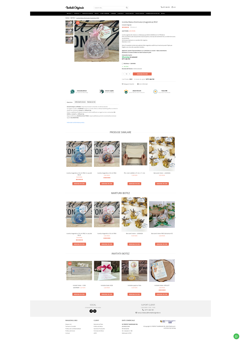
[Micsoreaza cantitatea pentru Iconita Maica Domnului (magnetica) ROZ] (123, 73)
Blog (163, 13)
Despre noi (68, 324)
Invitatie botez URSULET (161, 285)
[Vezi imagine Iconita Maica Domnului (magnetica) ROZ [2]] (69, 40)
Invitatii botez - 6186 (79, 285)
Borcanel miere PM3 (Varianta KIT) (162, 233)
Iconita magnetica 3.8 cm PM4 (106, 173)
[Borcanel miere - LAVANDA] (162, 154)
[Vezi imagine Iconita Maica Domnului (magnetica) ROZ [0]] (69, 24)
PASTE (97, 13)
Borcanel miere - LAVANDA (162, 173)
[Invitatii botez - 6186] (79, 270)
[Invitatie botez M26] (107, 271)
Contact (121, 13)
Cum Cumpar (104, 13)
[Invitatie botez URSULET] (162, 270)
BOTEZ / (73, 18)
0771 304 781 (149, 310)
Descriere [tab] (69, 102)
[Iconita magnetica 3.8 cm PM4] (107, 154)
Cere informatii (143, 84)
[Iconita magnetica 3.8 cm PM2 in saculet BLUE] (79, 154)
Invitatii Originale (126, 25)
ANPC (95, 333)
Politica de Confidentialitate (73, 329)
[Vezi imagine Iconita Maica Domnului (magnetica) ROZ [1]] (69, 31)
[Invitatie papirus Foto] (134, 270)
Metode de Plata (98, 324)
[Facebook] (91, 311)
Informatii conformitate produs (75, 122)
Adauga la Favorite (128, 84)
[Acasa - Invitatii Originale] (74, 7)
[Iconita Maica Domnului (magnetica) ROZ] (96, 41)
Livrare (113, 13)
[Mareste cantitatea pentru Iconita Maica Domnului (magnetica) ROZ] (129, 73)
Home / (67, 18)
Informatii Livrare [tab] (80, 102)
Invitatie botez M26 (107, 285)
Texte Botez (129, 13)
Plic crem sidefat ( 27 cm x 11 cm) (134, 173)
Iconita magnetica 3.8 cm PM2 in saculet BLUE (79, 174)
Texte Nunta (139, 13)
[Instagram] (94, 311)
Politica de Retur (98, 326)
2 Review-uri (133, 27)
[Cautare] (127, 7)
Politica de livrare (70, 331)
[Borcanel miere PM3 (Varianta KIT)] (162, 214)
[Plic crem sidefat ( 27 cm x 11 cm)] (134, 154)
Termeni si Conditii (70, 326)
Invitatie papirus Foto (134, 285)
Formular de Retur (152, 13)
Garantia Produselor (99, 329)
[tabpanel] (96, 41)
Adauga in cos (142, 74)
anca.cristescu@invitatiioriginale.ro (149, 313)
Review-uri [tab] (91, 102)
